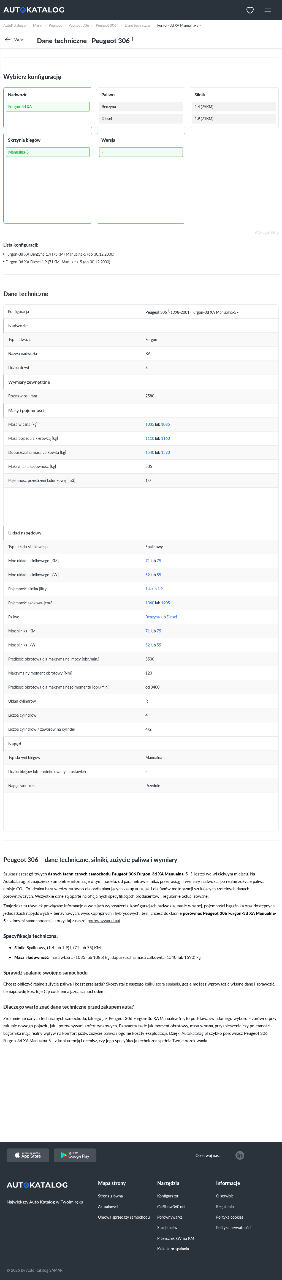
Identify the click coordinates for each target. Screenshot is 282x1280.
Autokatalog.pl (194, 1033)
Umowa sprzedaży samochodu (124, 1217)
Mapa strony (112, 1183)
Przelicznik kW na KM (175, 1238)
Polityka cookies (229, 1217)
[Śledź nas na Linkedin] (239, 1155)
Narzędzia (168, 1183)
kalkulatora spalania (162, 984)
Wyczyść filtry (267, 232)
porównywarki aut (104, 920)
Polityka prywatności (233, 1227)
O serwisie (225, 1196)
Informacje (228, 1183)
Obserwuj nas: (208, 1155)
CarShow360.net (171, 1206)
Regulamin (225, 1206)
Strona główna (110, 1196)
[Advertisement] (144, 1095)
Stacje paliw (167, 1227)
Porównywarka (170, 1217)
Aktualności (108, 1206)
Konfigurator (167, 1196)
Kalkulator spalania (173, 1248)
